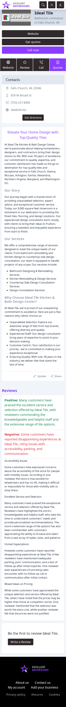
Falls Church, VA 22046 (26, 88)
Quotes (58, 67)
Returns (37, 694)
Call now (33, 50)
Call (41, 67)
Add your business (44, 687)
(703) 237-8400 (20, 102)
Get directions (33, 117)
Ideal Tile (44, 13)
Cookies (54, 694)
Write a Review (21, 642)
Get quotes (33, 42)
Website (33, 34)
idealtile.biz (18, 110)
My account (16, 687)
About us (22, 682)
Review (24, 67)
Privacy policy (15, 694)
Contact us (43, 682)
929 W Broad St (21, 95)
